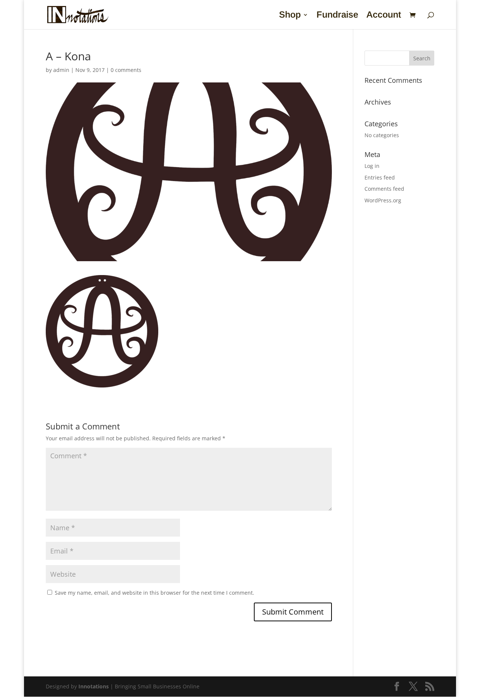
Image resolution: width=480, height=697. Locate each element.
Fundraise (337, 15)
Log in (372, 165)
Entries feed (379, 177)
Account (383, 15)
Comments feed (384, 188)
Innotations (93, 686)
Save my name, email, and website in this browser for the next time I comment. (154, 592)
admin (61, 69)
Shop (290, 15)
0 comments (126, 69)
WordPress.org (382, 200)
